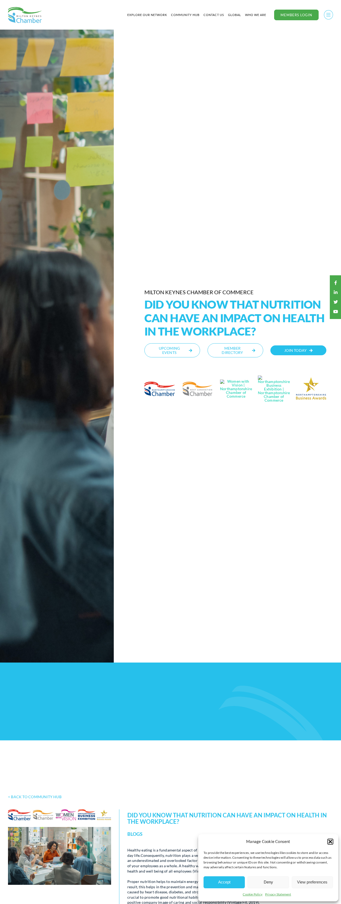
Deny (268, 882)
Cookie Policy (252, 894)
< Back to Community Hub (35, 796)
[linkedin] (336, 292)
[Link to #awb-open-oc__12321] (328, 14)
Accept (224, 882)
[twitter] (336, 302)
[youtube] (335, 311)
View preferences (312, 882)
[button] (330, 841)
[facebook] (335, 283)
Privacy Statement (278, 894)
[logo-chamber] (25, 8)
